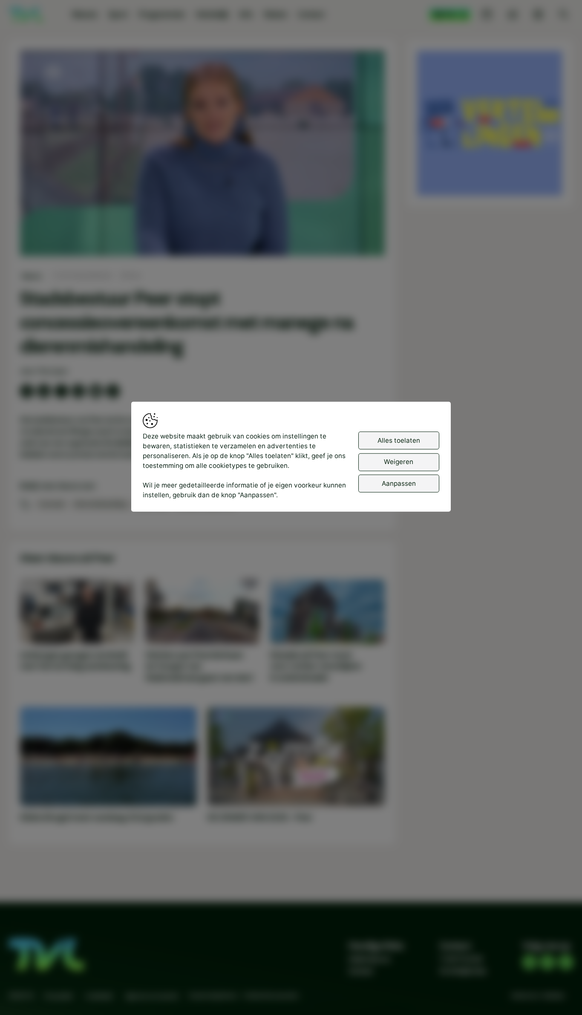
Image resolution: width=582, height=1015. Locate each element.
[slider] (202, 227)
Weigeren (398, 462)
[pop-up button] (356, 241)
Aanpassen (399, 483)
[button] (204, 155)
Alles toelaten (398, 440)
